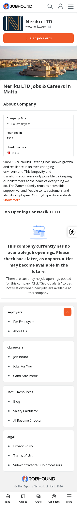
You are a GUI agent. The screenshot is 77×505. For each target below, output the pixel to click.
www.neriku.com (36, 26)
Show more (12, 200)
